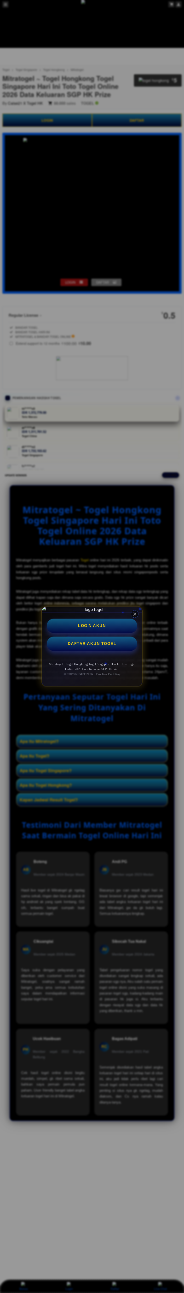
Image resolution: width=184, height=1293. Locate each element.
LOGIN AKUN (92, 626)
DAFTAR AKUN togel (92, 644)
